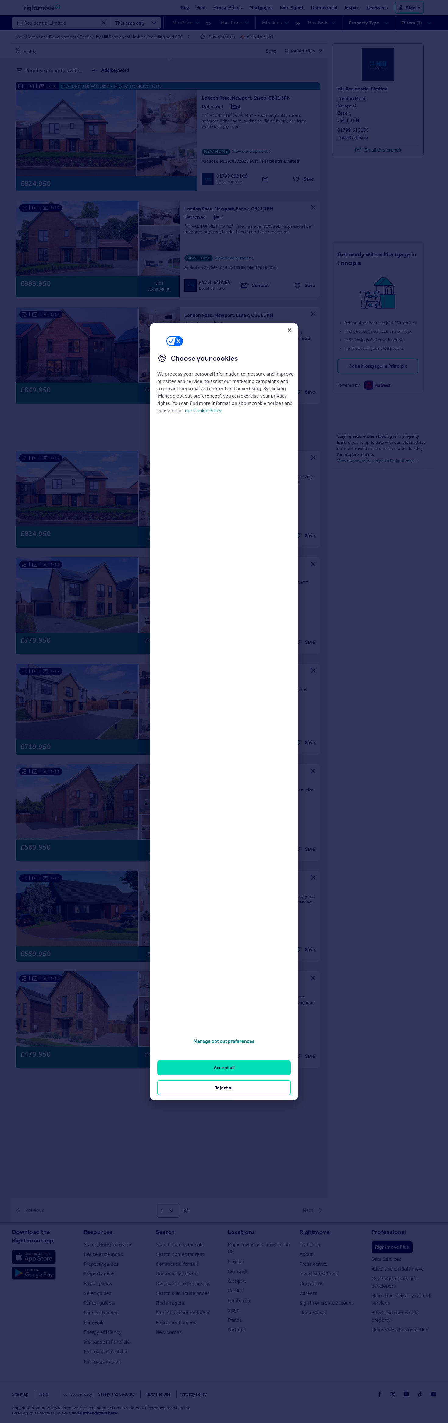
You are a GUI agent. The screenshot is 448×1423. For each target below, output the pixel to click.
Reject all (224, 1087)
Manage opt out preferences (224, 1041)
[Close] (289, 330)
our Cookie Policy (203, 410)
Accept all (224, 1068)
